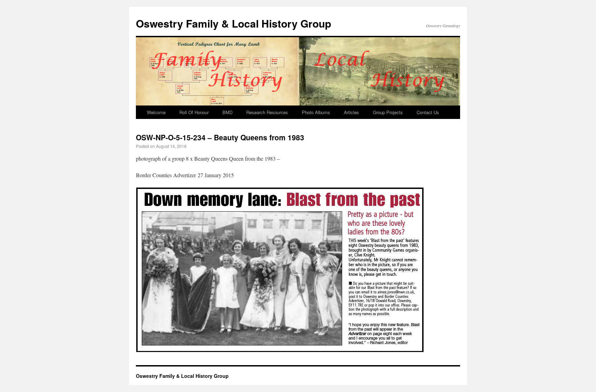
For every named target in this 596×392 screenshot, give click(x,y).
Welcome (156, 112)
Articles (351, 112)
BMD (227, 112)
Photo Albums (316, 112)
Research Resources (267, 112)
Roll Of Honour (194, 112)
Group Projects (388, 112)
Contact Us (428, 112)
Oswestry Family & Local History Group (233, 23)
